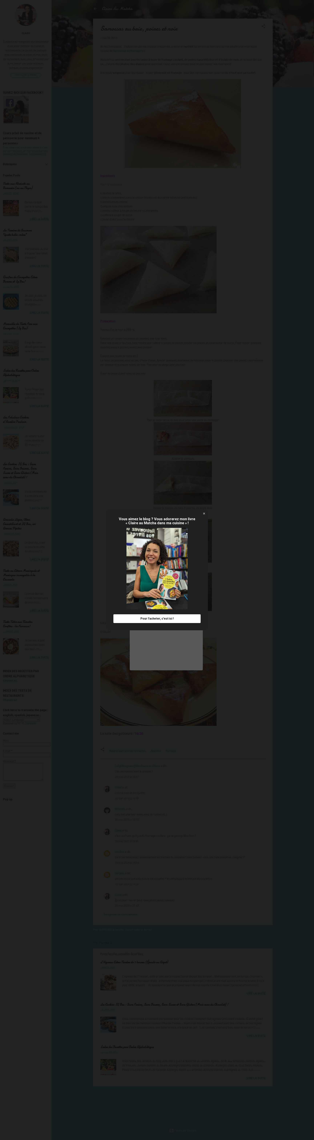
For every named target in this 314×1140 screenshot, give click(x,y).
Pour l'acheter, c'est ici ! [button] (157, 618)
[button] (204, 513)
